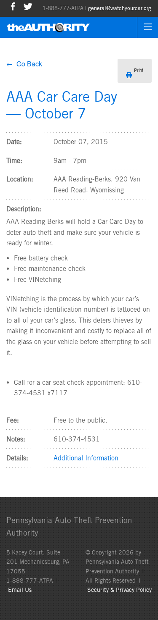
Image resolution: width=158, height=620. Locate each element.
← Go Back (24, 63)
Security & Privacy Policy (119, 589)
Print (138, 69)
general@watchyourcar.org (119, 8)
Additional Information (86, 458)
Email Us (20, 589)
